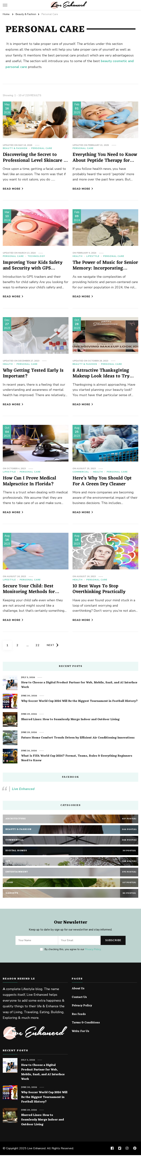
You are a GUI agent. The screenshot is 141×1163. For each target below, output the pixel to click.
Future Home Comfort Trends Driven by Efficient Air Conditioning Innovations (78, 738)
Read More (12, 189)
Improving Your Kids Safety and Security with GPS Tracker (32, 268)
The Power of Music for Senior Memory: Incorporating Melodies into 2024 (105, 268)
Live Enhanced (23, 789)
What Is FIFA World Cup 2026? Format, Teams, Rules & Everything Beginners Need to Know (76, 758)
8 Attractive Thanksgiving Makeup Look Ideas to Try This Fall (101, 376)
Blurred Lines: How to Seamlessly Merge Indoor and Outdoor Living (70, 719)
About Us (78, 988)
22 (38, 645)
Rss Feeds (79, 1014)
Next (50, 645)
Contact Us (79, 997)
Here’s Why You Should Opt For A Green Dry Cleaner (102, 481)
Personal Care (41, 148)
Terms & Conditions (86, 1022)
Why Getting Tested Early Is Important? (33, 373)
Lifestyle (92, 256)
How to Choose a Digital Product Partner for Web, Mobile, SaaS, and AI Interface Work (79, 685)
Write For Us (80, 1031)
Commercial (81, 471)
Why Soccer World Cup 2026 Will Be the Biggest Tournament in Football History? (79, 701)
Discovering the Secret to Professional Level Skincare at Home (35, 160)
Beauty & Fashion (15, 148)
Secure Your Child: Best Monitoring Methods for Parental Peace (29, 592)
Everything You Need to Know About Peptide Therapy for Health (105, 160)
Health (77, 256)
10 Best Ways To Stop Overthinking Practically (99, 589)
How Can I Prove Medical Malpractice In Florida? (29, 481)
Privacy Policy (93, 949)
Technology (36, 256)
